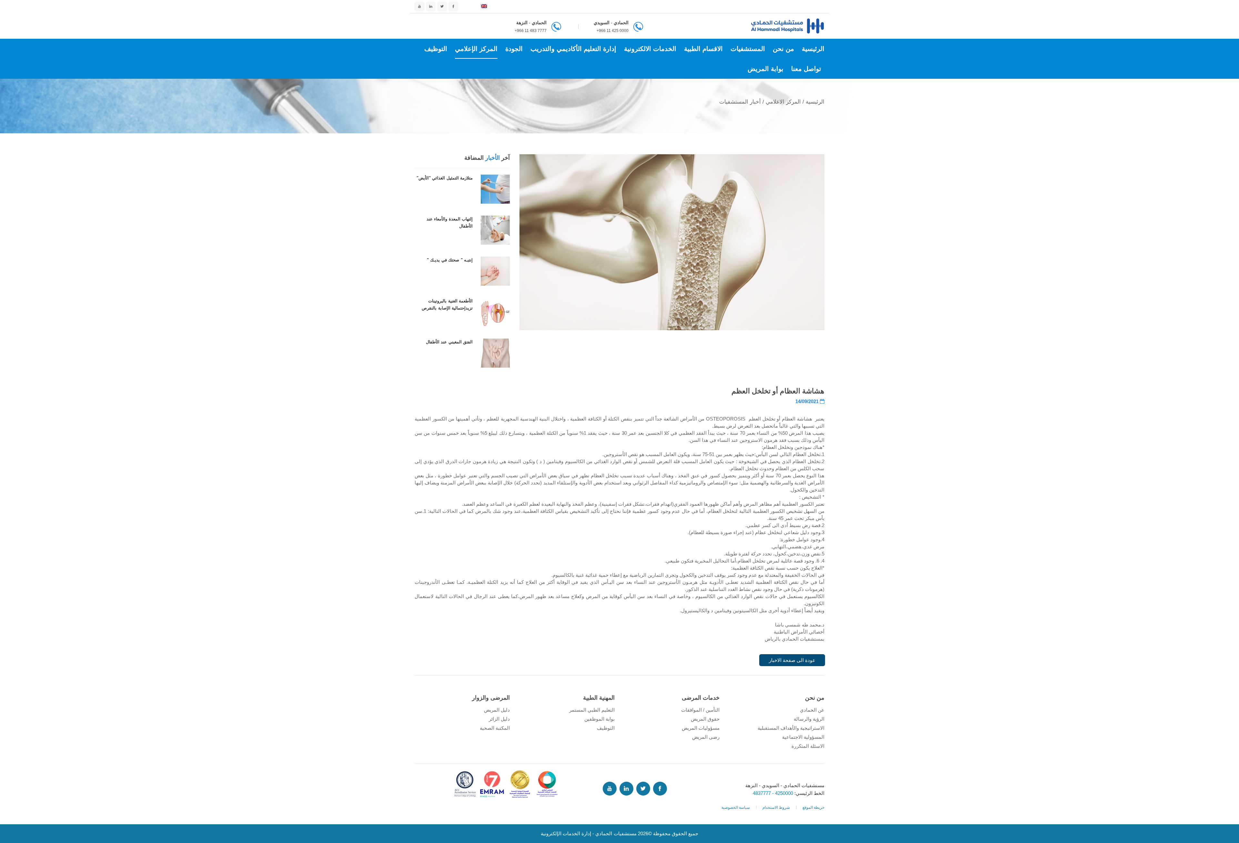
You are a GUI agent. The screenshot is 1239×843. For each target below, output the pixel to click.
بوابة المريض (765, 68)
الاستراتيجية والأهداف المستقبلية (791, 728)
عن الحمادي (812, 710)
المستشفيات (747, 48)
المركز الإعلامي (476, 48)
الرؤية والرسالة (809, 719)
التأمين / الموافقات (700, 710)
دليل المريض (497, 710)
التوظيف (435, 48)
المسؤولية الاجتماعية (803, 737)
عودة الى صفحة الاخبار (792, 660)
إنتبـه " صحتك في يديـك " (450, 260)
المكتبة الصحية (495, 728)
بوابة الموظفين (599, 719)
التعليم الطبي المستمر (592, 710)
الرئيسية (813, 48)
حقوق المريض (705, 719)
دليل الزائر (499, 719)
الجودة (514, 48)
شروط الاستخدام (776, 807)
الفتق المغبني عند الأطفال (449, 342)
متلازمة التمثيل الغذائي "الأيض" (445, 178)
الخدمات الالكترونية (650, 48)
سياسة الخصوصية (735, 807)
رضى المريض (706, 737)
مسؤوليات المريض (701, 728)
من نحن (783, 48)
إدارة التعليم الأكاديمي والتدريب (573, 48)
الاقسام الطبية (703, 48)
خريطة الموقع (813, 807)
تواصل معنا (806, 68)
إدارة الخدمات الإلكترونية (566, 833)
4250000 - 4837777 (773, 793)
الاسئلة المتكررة (807, 746)
